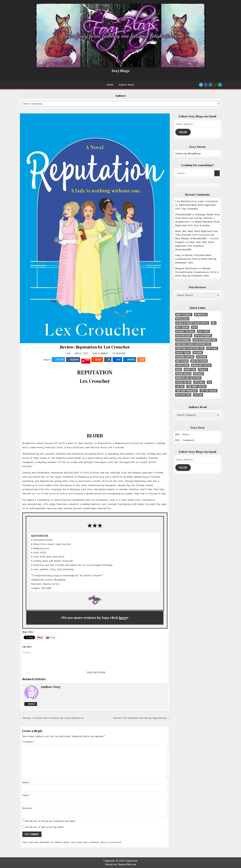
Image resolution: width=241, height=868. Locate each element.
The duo (180, 386)
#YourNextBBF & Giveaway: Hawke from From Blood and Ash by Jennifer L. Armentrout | (197, 218)
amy (214, 323)
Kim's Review (182, 361)
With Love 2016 (183, 395)
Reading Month (183, 373)
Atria (194, 327)
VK (109, 359)
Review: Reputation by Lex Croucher (95, 347)
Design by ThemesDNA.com (120, 864)
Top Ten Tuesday (208, 390)
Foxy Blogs (120, 71)
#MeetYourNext (183, 314)
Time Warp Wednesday (186, 390)
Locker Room (182, 365)
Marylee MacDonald (186, 268)
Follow (183, 132)
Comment (28, 742)
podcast (203, 369)
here (123, 618)
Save (87, 360)
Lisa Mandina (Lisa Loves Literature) (196, 201)
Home (110, 85)
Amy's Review (99, 672)
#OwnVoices (201, 314)
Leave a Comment (100, 353)
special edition (183, 382)
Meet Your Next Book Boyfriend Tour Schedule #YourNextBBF (194, 245)
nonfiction (190, 369)
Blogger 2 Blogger (185, 331)
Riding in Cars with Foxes (188, 378)
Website (32, 703)
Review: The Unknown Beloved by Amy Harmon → (141, 718)
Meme (178, 369)
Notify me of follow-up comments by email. (50, 821)
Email (26, 795)
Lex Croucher (118, 353)
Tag (209, 382)
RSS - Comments (185, 440)
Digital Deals (126, 85)
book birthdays (183, 335)
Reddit (98, 359)
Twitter (60, 359)
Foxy (68, 353)
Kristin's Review (199, 361)
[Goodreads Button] (215, 85)
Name (26, 782)
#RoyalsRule (182, 318)
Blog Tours (203, 331)
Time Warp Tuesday (196, 386)
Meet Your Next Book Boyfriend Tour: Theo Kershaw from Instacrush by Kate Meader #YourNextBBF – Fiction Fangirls (196, 237)
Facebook (74, 359)
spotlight (199, 382)
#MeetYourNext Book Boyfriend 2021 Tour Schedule (195, 207)
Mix (142, 359)
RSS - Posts (182, 434)
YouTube (198, 395)
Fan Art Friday (183, 352)
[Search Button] (220, 85)
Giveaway (197, 352)
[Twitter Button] (201, 85)
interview (201, 357)
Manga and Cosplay (201, 365)
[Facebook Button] (206, 85)
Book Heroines (183, 340)
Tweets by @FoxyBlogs (188, 153)
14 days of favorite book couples (192, 323)
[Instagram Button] (210, 85)
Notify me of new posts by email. (44, 827)
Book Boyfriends (203, 335)
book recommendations (204, 340)
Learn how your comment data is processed (95, 842)
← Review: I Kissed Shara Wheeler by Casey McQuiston (52, 718)
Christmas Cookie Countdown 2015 (193, 344)
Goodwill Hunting (184, 357)
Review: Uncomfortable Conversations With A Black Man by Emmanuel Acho (195, 259)
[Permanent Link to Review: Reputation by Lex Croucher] (95, 228)
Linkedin (131, 359)
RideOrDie (198, 373)
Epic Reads (212, 348)
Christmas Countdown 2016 (190, 348)
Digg (118, 359)
